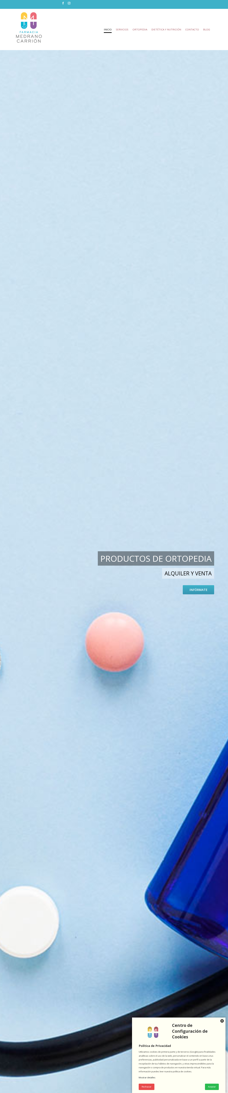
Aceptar (212, 1086)
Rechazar (146, 1086)
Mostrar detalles (147, 1077)
